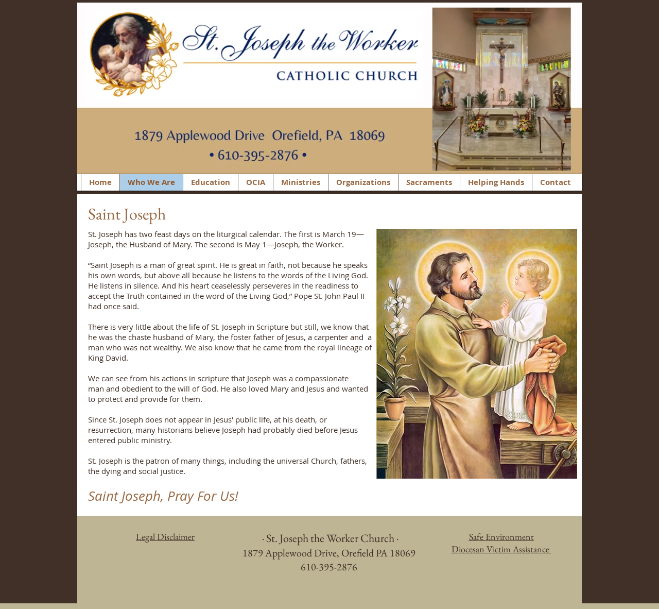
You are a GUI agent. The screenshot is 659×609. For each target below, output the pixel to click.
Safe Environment (501, 537)
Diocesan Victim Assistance (501, 549)
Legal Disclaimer (165, 537)
